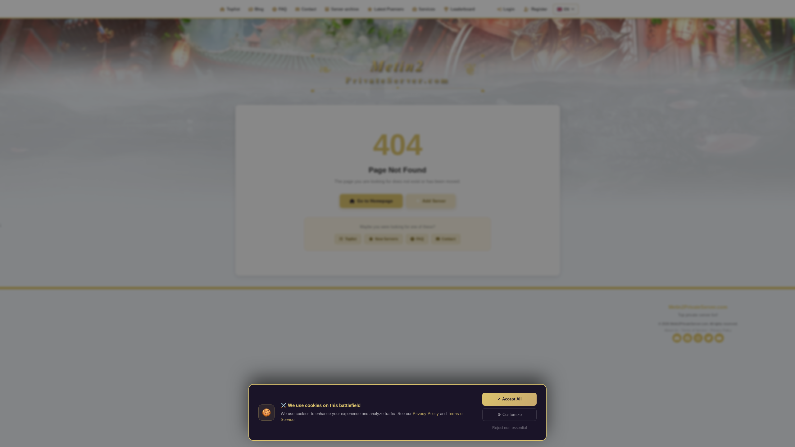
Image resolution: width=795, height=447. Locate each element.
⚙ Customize (509, 414)
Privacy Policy (426, 413)
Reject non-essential (509, 428)
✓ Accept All (509, 399)
